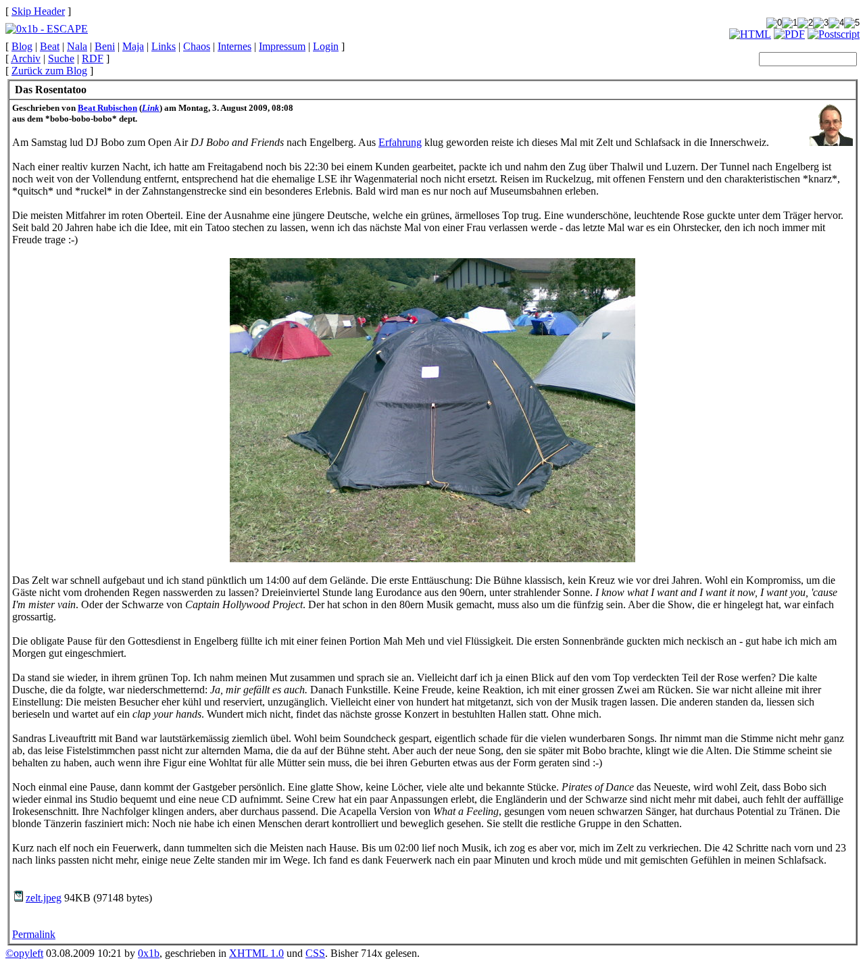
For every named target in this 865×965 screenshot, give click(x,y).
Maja (133, 46)
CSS (315, 953)
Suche (61, 58)
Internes (234, 46)
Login (326, 46)
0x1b (148, 953)
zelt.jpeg (43, 898)
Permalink (33, 934)
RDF (92, 58)
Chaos (196, 46)
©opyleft (24, 953)
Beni (105, 46)
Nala (77, 46)
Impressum (282, 46)
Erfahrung (400, 142)
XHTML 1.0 (256, 953)
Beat (49, 46)
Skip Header (38, 11)
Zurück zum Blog (49, 70)
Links (163, 46)
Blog (21, 46)
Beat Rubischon (107, 108)
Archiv (26, 58)
